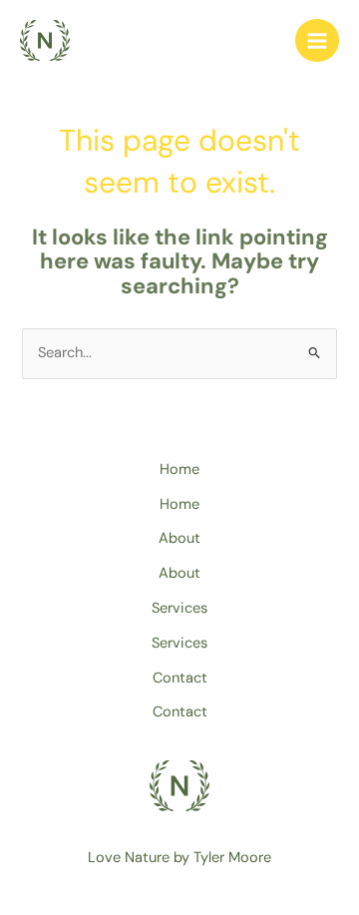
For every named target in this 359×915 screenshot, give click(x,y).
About (179, 538)
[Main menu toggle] (317, 41)
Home (179, 469)
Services (179, 608)
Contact (180, 678)
